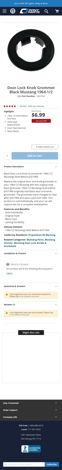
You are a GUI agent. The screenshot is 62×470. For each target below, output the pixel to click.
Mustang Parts (35, 239)
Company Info (10, 417)
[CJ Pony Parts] (30, 11)
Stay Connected (11, 403)
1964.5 (9, 273)
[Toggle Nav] (4, 11)
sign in (18, 296)
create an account (31, 296)
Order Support (10, 410)
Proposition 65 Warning (41, 235)
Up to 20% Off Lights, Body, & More (31, 3)
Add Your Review (36, 106)
